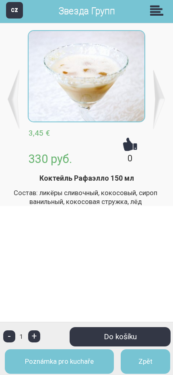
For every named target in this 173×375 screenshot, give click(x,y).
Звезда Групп (86, 11)
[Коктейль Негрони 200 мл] (159, 99)
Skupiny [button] (158, 10)
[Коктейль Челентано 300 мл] (13, 99)
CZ (14, 10)
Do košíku (120, 336)
